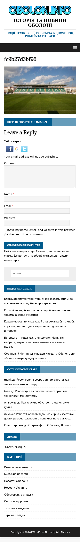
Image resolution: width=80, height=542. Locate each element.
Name (8, 194)
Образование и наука (18, 494)
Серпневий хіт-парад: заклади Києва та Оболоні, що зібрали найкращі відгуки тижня (39, 355)
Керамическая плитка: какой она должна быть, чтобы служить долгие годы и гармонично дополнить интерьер (39, 326)
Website (9, 218)
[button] (74, 47)
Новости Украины (15, 487)
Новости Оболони (16, 481)
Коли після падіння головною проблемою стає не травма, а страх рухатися (37, 312)
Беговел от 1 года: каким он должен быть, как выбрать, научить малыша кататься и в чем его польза (35, 342)
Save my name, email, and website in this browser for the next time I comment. (39, 232)
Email (8, 206)
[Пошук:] (40, 273)
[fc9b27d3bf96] (40, 112)
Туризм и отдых (14, 515)
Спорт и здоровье (16, 501)
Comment (11, 163)
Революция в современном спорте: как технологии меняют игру (36, 381)
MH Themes (63, 532)
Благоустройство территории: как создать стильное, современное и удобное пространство (38, 300)
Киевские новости (16, 474)
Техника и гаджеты (16, 508)
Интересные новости (18, 467)
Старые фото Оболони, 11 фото (49, 425)
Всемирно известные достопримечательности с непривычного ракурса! (39, 416)
